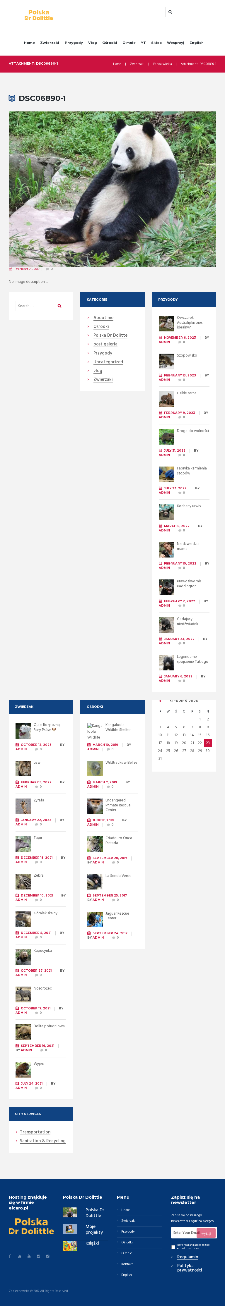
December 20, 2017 (27, 269)
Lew (37, 763)
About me (103, 318)
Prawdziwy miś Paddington (189, 583)
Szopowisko (187, 355)
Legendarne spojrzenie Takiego (192, 659)
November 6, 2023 (180, 338)
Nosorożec (43, 988)
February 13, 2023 (180, 375)
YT (143, 43)
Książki (92, 1243)
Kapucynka (43, 951)
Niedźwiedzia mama (188, 546)
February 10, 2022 (180, 563)
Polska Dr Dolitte (110, 335)
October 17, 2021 (35, 1008)
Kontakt (127, 1264)
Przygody (74, 43)
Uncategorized (108, 362)
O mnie (129, 43)
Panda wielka (162, 64)
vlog (97, 371)
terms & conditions (187, 1248)
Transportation (35, 1132)
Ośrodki (109, 43)
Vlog (92, 43)
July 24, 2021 (31, 1083)
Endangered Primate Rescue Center (118, 805)
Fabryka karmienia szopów (192, 470)
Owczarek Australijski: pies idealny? (189, 323)
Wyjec (39, 1064)
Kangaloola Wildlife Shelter (118, 727)
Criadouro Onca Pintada (118, 840)
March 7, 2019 (105, 782)
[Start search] (169, 12)
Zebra (39, 876)
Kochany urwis (189, 506)
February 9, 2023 (179, 413)
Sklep (156, 43)
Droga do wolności (193, 431)
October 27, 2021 (36, 971)
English (197, 43)
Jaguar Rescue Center (117, 916)
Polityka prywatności (189, 1268)
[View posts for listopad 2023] (160, 701)
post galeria (105, 344)
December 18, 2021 (36, 858)
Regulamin (187, 1257)
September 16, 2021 (37, 1046)
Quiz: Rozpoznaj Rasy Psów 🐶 (47, 727)
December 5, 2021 (36, 933)
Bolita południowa (49, 1026)
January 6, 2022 (178, 676)
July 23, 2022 (175, 488)
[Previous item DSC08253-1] (60, 189)
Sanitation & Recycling (43, 1141)
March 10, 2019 (105, 745)
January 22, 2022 (36, 820)
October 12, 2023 (36, 745)
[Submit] (206, 1233)
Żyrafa (39, 800)
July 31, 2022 (174, 450)
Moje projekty (94, 1229)
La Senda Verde (118, 876)
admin (164, 342)
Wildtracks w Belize (121, 763)
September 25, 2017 (110, 895)
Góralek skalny (45, 913)
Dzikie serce (187, 393)
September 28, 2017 (110, 858)
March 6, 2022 (177, 526)
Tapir (38, 838)
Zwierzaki (49, 43)
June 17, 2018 (103, 820)
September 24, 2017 (110, 933)
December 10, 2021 (37, 895)
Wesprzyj (175, 43)
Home (29, 43)
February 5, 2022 (36, 782)
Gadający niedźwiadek (187, 621)
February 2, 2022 (179, 601)
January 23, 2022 (179, 639)
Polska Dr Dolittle (95, 1213)
